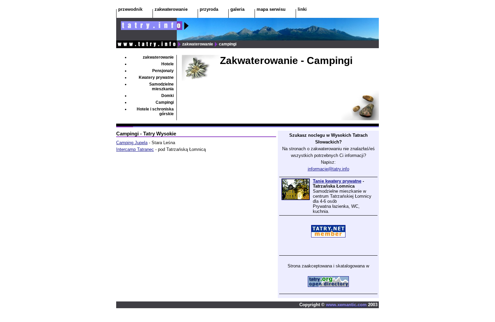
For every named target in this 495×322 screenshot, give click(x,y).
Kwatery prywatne (156, 77)
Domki (167, 95)
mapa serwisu (271, 9)
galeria (237, 9)
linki (302, 9)
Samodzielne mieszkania (161, 86)
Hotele (167, 64)
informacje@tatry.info (328, 168)
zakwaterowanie (171, 9)
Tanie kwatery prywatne (337, 181)
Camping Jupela (131, 142)
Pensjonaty (163, 70)
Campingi (165, 102)
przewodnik (130, 9)
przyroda (209, 9)
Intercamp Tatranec (135, 149)
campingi (227, 44)
